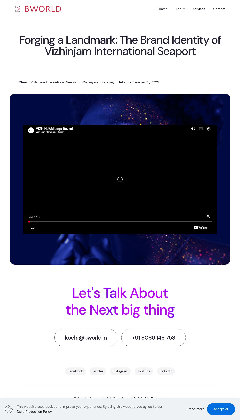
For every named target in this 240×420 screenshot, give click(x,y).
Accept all (221, 409)
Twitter (98, 371)
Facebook (75, 371)
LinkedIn (166, 371)
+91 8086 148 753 (153, 337)
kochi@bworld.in (86, 337)
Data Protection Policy (34, 411)
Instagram (120, 371)
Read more (196, 409)
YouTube (144, 371)
